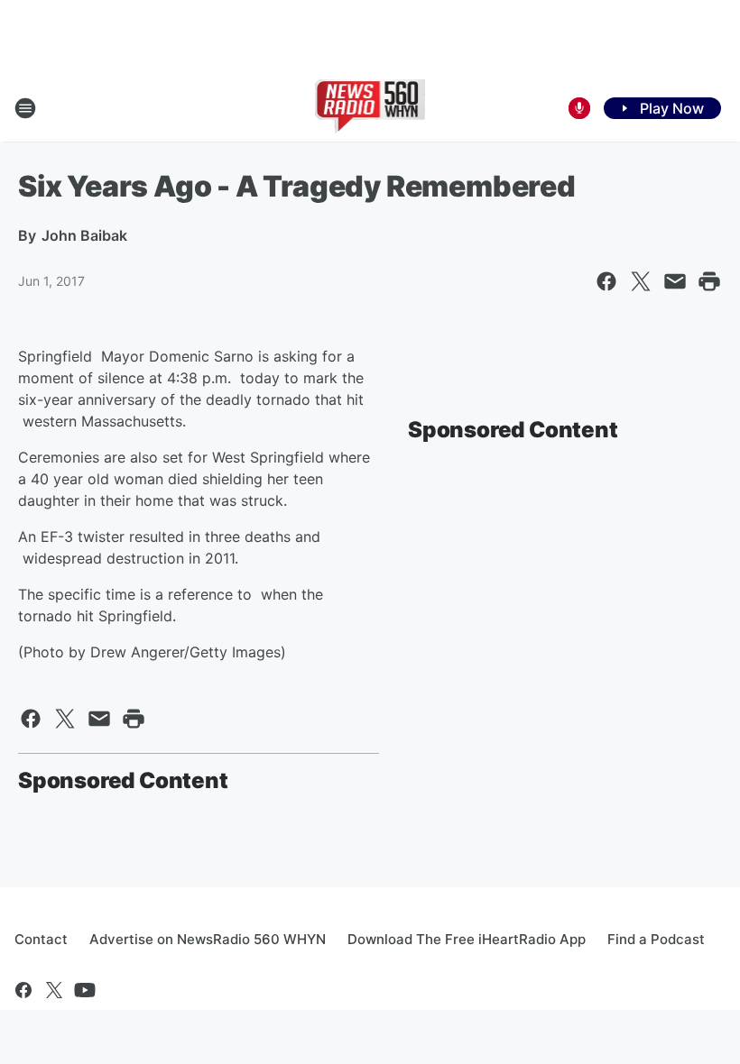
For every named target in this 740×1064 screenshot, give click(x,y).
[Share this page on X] (640, 281)
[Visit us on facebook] (23, 990)
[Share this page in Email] (675, 281)
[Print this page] (709, 281)
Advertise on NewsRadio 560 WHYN (207, 939)
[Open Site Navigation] (25, 108)
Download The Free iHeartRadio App (466, 939)
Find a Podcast (656, 939)
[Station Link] (370, 108)
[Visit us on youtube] (85, 990)
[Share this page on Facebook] (606, 281)
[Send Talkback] (579, 108)
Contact (41, 939)
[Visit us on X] (54, 990)
